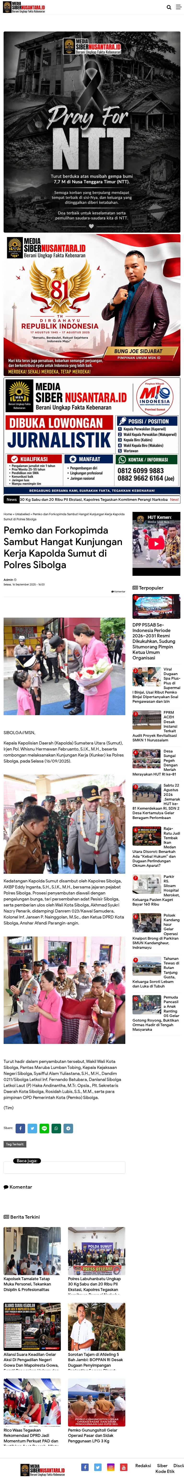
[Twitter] (32, 1128)
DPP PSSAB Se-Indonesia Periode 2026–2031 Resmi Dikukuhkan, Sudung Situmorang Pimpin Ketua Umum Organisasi (153, 641)
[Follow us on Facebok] (85, 1467)
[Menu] (180, 7)
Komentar (119, 591)
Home (8, 514)
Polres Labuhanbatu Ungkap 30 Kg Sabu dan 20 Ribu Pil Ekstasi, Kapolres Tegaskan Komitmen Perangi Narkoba (94, 1286)
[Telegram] (68, 1128)
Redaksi (143, 1465)
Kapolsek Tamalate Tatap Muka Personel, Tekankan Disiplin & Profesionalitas (27, 1284)
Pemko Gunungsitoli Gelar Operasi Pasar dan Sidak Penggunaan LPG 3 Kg (92, 1435)
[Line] (44, 1128)
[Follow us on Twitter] (98, 1467)
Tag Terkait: (15, 1144)
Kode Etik (165, 1471)
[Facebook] (20, 1128)
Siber (162, 1465)
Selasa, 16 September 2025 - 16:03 (24, 584)
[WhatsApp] (56, 1128)
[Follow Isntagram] (111, 1467)
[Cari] (169, 7)
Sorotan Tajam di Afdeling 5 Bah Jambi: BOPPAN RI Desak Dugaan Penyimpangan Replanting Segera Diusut (95, 1362)
